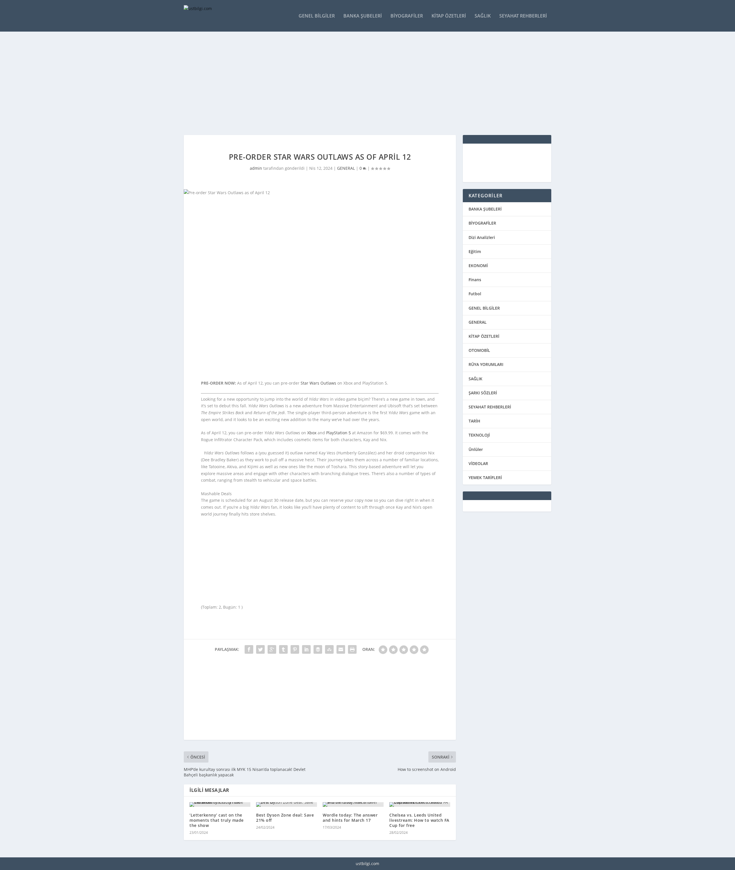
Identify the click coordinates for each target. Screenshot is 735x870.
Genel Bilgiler (317, 16)
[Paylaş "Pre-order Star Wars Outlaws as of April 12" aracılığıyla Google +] (272, 649)
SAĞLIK (475, 378)
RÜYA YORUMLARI (486, 364)
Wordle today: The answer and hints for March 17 (350, 817)
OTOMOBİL (479, 350)
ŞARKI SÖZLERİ (483, 393)
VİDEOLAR (478, 463)
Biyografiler (406, 16)
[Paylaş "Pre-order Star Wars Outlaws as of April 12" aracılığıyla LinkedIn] (306, 649)
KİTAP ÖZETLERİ (484, 336)
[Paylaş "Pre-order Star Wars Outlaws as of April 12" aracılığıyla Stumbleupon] (329, 649)
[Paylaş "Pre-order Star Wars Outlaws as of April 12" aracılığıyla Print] (352, 649)
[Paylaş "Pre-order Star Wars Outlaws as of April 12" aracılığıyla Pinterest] (295, 649)
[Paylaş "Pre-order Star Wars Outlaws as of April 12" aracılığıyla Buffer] (318, 649)
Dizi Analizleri (482, 237)
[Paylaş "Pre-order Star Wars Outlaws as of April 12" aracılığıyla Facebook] (249, 649)
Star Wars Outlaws (318, 383)
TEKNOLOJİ (479, 435)
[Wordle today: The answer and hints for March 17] (353, 804)
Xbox (311, 432)
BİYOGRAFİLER (482, 223)
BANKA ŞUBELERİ (485, 209)
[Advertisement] (356, 83)
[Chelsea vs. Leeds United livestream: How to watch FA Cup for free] (419, 804)
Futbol (475, 293)
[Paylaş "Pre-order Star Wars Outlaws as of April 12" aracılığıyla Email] (341, 649)
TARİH (474, 421)
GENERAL (346, 168)
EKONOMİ (478, 265)
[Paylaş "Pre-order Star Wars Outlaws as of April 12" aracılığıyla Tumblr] (283, 649)
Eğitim (475, 251)
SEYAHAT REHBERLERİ (490, 407)
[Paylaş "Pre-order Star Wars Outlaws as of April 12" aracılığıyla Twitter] (260, 649)
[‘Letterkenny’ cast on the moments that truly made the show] (219, 804)
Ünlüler (476, 449)
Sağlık (483, 16)
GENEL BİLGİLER (484, 308)
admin (256, 168)
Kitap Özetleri (449, 16)
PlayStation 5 (338, 432)
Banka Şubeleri (362, 16)
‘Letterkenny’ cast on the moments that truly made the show (216, 820)
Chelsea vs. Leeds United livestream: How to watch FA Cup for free (419, 820)
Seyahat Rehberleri (523, 16)
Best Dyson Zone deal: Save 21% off (285, 817)
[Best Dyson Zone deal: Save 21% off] (286, 804)
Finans (475, 279)
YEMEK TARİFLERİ (485, 477)
